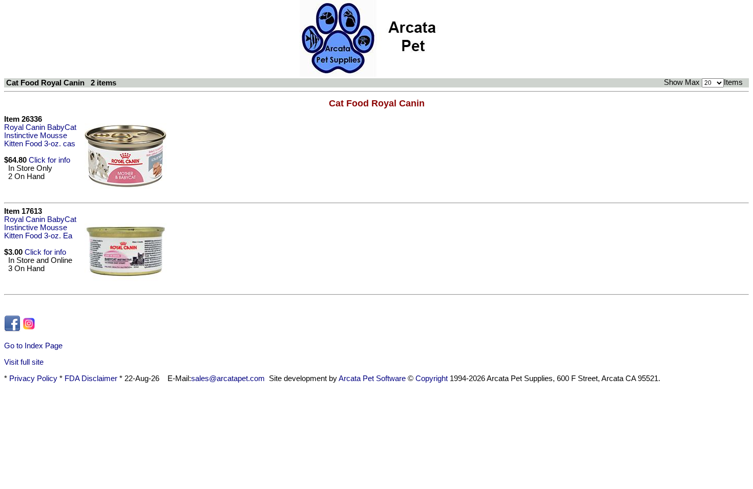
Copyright (431, 378)
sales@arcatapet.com (228, 378)
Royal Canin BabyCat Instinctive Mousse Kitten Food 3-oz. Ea (40, 227)
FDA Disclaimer (91, 378)
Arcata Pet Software (372, 378)
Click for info (49, 160)
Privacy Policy (33, 378)
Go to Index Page (33, 346)
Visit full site (24, 362)
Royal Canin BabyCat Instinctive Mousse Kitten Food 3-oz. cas (40, 135)
